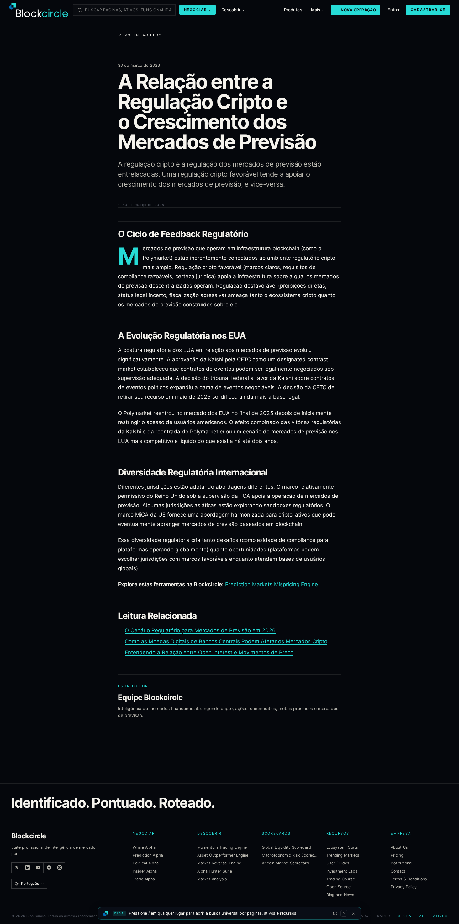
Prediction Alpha (148, 855)
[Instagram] (59, 868)
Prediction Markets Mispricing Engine (271, 584)
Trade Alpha (144, 879)
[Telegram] (49, 868)
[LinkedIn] (27, 868)
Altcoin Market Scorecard (285, 863)
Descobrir (230, 9)
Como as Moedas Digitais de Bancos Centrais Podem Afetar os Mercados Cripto (226, 641)
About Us (399, 847)
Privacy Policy (404, 886)
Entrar (394, 9)
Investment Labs (341, 871)
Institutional (401, 863)
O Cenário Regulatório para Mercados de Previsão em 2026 (200, 630)
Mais (315, 9)
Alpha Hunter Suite (214, 871)
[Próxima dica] (343, 913)
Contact (398, 871)
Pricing (397, 855)
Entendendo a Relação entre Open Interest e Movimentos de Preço (209, 652)
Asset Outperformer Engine (222, 855)
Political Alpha (146, 863)
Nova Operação (358, 10)
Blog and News (340, 894)
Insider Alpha (145, 871)
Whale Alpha (144, 847)
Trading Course (340, 879)
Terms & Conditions (409, 879)
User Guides (337, 863)
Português (30, 883)
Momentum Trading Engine (222, 847)
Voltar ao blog (143, 35)
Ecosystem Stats (342, 847)
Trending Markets (342, 855)
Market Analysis (212, 879)
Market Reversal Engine (219, 863)
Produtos (293, 9)
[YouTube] (38, 868)
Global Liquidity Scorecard (286, 847)
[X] (17, 868)
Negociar (195, 10)
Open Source (338, 886)
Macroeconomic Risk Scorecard (290, 855)
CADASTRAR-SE (428, 10)
